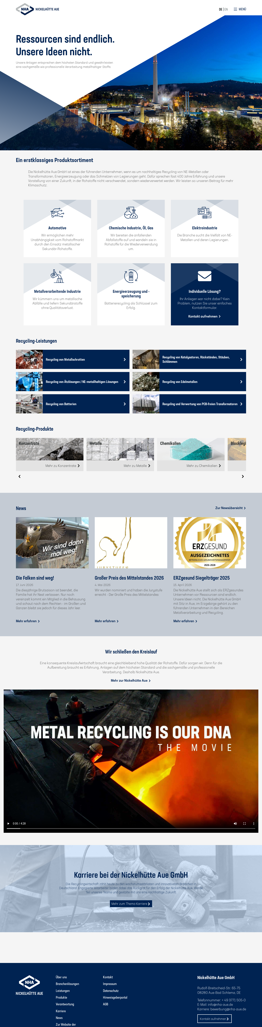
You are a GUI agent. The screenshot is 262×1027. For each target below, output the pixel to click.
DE (220, 9)
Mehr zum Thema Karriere (129, 903)
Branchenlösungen (67, 983)
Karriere (61, 1011)
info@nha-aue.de (220, 1004)
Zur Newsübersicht (229, 507)
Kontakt (108, 977)
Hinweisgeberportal (115, 997)
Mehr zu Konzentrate (61, 465)
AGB (105, 1004)
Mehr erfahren (26, 621)
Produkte (61, 997)
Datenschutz (111, 990)
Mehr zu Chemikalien (202, 465)
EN (226, 9)
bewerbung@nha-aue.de (228, 1009)
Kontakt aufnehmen (203, 316)
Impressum (110, 983)
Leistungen (63, 990)
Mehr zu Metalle (135, 465)
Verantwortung (65, 1004)
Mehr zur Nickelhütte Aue (129, 680)
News (59, 1017)
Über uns (61, 977)
